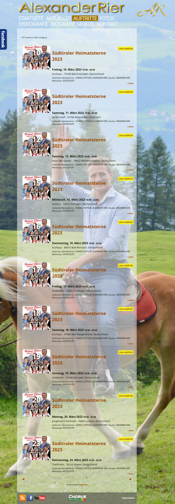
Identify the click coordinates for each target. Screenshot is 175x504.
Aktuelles (58, 18)
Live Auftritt (126, 48)
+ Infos (130, 83)
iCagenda (83, 484)
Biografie (63, 24)
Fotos (106, 18)
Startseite (30, 18)
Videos (85, 24)
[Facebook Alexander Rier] (30, 500)
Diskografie (33, 24)
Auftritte (85, 18)
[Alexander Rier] (40, 500)
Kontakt (107, 24)
